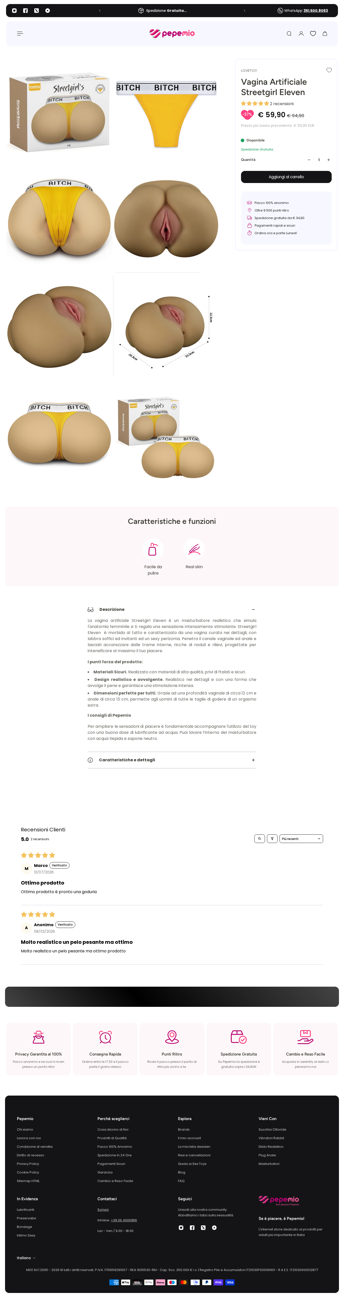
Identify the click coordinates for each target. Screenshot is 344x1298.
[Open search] (259, 838)
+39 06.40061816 (124, 1220)
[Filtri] (272, 838)
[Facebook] (25, 10)
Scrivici (103, 1209)
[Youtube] (47, 10)
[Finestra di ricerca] (289, 33)
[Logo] (172, 33)
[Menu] (19, 33)
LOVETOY (249, 70)
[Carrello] (325, 33)
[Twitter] (36, 10)
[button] (255, 104)
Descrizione (111, 609)
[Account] (301, 33)
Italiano (24, 1257)
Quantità (248, 160)
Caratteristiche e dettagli (127, 760)
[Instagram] (14, 10)
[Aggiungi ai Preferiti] (329, 70)
